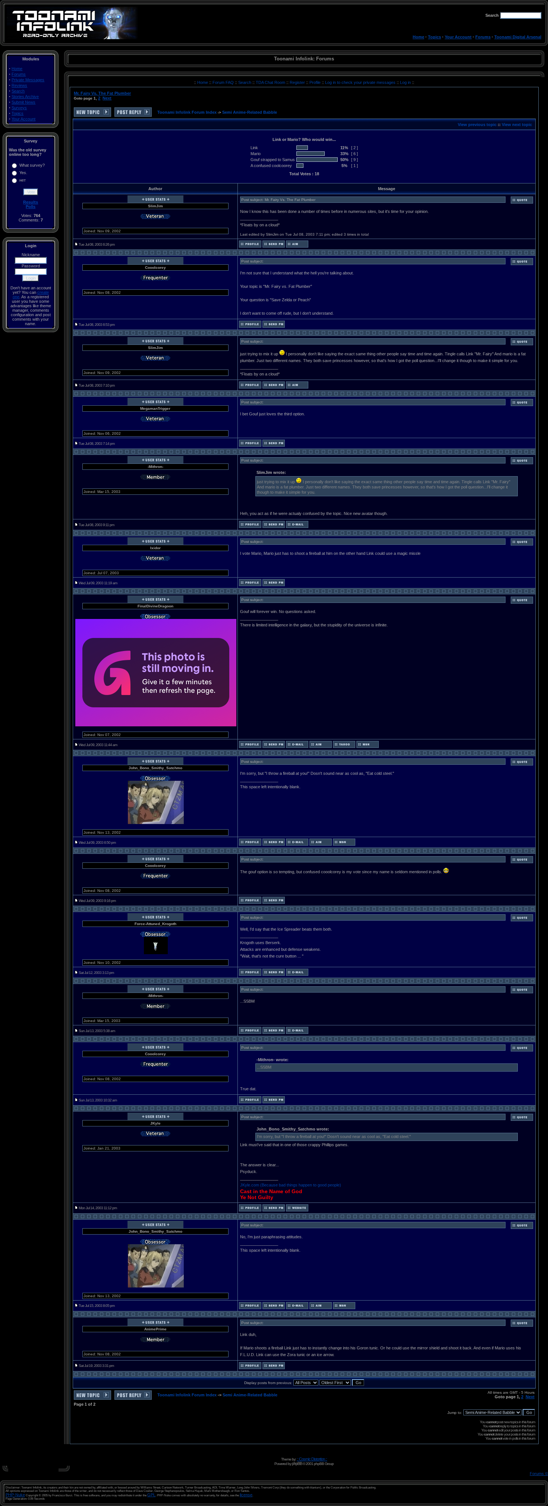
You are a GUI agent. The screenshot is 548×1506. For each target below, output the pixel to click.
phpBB (297, 1463)
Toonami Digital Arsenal (517, 37)
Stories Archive (25, 96)
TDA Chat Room (271, 82)
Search (18, 91)
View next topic (517, 124)
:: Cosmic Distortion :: (312, 1459)
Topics (434, 37)
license (246, 1495)
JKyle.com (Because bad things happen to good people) (290, 1185)
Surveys (19, 108)
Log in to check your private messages (361, 82)
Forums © (539, 1473)
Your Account (458, 37)
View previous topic (477, 124)
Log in (405, 82)
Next (107, 98)
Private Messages (28, 80)
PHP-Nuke (15, 1495)
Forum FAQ (223, 82)
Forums (483, 37)
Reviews (19, 85)
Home (418, 37)
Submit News (23, 102)
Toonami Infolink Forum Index (187, 112)
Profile (315, 82)
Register (298, 82)
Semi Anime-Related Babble (249, 112)
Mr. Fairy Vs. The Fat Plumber (102, 93)
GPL (151, 1495)
